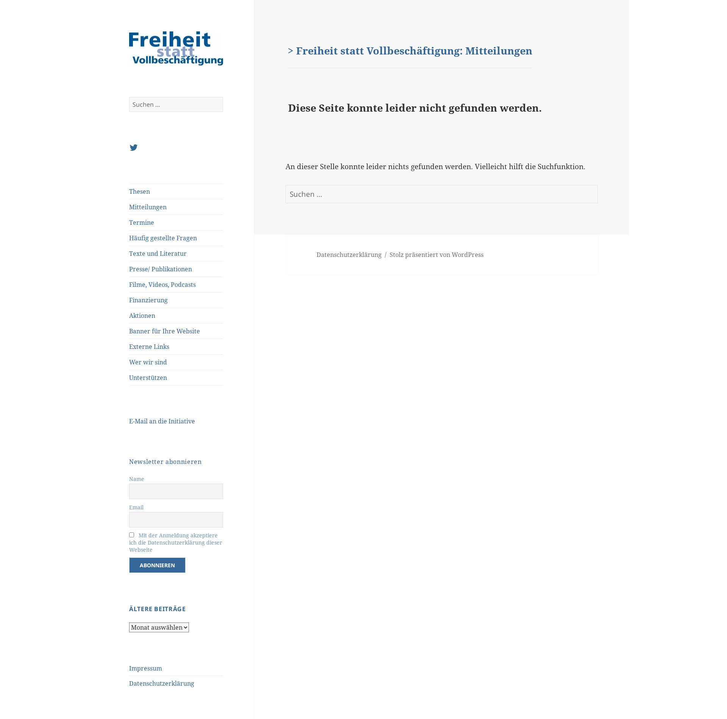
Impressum (145, 668)
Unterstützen (148, 378)
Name (136, 478)
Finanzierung (148, 300)
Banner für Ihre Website (164, 331)
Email (136, 507)
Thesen (139, 191)
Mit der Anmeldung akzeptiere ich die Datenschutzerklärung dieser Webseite (175, 542)
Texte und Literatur (158, 253)
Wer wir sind (148, 362)
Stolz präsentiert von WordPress (437, 255)
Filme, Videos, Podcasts (162, 284)
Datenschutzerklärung (161, 683)
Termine (141, 222)
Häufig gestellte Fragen (163, 238)
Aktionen (142, 315)
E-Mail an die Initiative (162, 421)
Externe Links (149, 346)
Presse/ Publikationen (160, 269)
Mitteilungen (148, 207)
